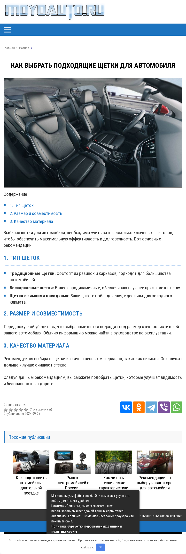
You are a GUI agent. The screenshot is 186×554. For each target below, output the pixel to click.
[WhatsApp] (176, 407)
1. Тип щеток (22, 205)
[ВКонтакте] (126, 407)
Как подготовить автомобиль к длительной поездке (31, 485)
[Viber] (164, 407)
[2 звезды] (11, 410)
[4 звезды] (21, 410)
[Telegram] (151, 407)
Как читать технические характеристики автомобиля (113, 485)
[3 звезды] (16, 410)
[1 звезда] (6, 410)
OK (100, 547)
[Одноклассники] (139, 407)
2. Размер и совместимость (36, 213)
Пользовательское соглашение (160, 516)
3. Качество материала (31, 221)
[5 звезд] (26, 410)
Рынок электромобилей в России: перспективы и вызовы (72, 488)
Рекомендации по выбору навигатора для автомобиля (154, 482)
